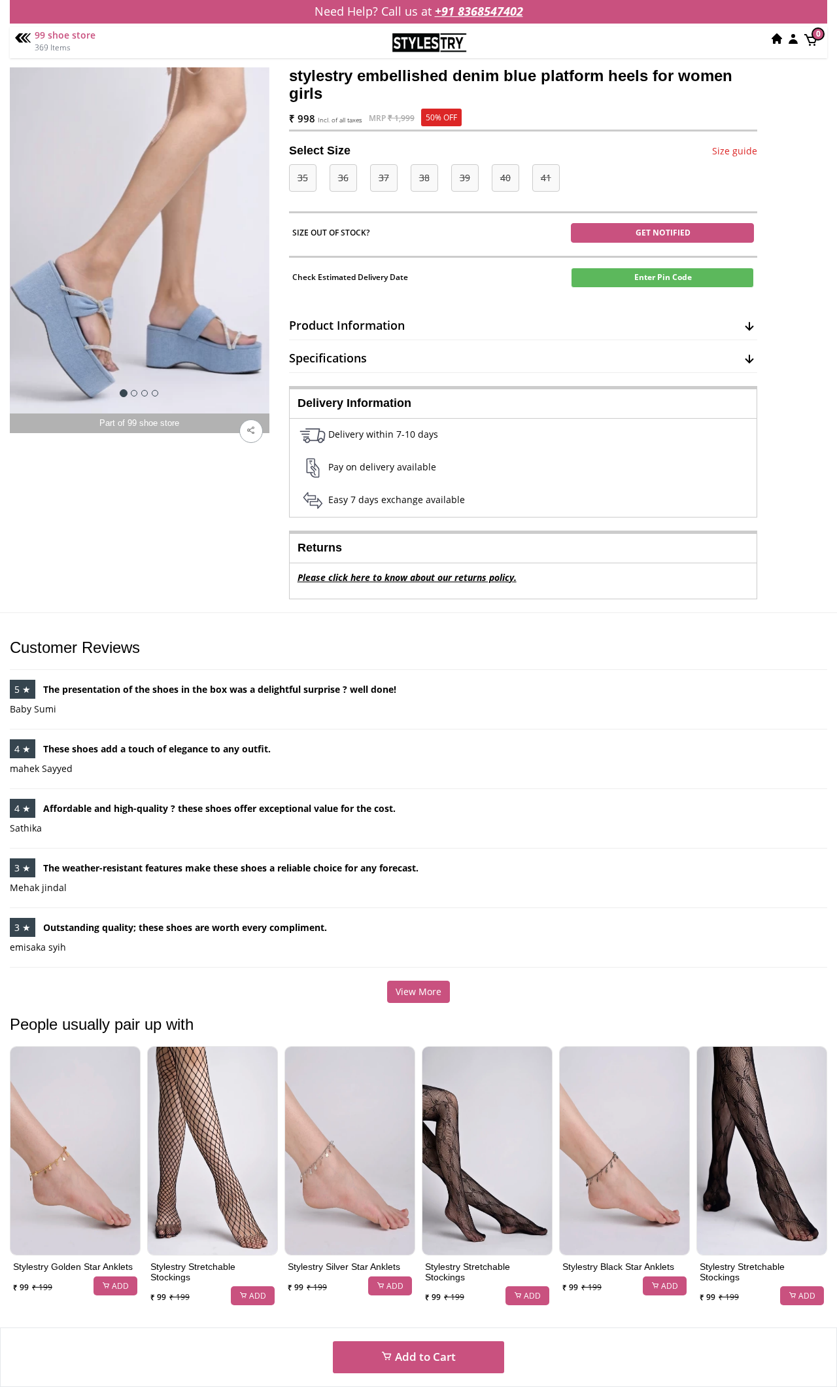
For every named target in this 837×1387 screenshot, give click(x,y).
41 (546, 177)
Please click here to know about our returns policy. (407, 577)
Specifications (328, 358)
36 (343, 177)
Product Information (347, 325)
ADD (119, 1285)
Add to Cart (424, 1356)
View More (418, 991)
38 (424, 177)
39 (465, 177)
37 (384, 177)
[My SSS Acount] (793, 38)
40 (505, 177)
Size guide (734, 151)
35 (303, 177)
